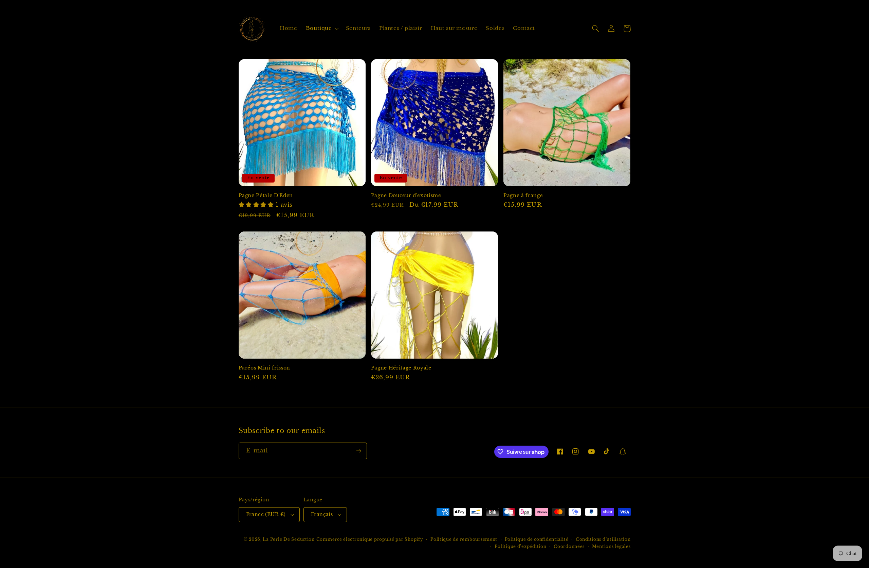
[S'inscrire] (358, 451)
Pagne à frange (523, 195)
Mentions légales (611, 546)
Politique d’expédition (520, 546)
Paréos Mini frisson (265, 368)
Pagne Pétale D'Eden (266, 195)
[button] (321, 28)
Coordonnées (569, 546)
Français (322, 514)
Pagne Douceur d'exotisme (406, 195)
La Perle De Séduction (288, 539)
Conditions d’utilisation (603, 539)
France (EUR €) (266, 514)
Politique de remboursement (463, 539)
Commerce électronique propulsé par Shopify (369, 539)
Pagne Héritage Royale (401, 368)
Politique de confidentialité (537, 539)
